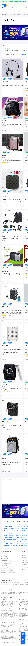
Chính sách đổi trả (4, 565)
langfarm (7, 593)
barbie (19, 592)
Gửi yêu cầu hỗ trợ (4, 558)
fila (16, 593)
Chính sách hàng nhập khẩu (6, 568)
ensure (26, 592)
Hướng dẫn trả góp (5, 567)
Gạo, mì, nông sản (7, 615)
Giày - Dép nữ (22, 619)
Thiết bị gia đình (12, 642)
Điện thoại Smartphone (6, 624)
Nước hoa (6, 637)
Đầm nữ (23, 601)
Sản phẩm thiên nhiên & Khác (8, 634)
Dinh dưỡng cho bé (7, 604)
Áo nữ (20, 601)
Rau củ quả (5, 613)
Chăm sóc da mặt (4, 630)
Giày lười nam (22, 628)
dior (6, 592)
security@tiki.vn (11, 572)
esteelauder (10, 592)
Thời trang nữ (22, 599)
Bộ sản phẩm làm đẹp (8, 638)
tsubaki (19, 593)
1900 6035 (7, 586)
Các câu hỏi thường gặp (6, 556)
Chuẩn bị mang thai (8, 608)
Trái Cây (3, 612)
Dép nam (26, 629)
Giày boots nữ (24, 623)
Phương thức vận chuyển (6, 561)
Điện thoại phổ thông (7, 625)
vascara (2, 592)
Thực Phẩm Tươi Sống (6, 610)
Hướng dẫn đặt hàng (5, 560)
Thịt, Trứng (7, 612)
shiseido (3, 593)
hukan (11, 593)
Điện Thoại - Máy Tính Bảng (8, 622)
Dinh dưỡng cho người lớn (8, 605)
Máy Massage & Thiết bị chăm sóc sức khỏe (9, 633)
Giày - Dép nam (23, 626)
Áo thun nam (21, 609)
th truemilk (15, 592)
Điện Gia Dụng (4, 641)
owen (23, 592)
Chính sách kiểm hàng (5, 563)
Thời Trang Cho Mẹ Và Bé (6, 601)
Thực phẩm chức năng (8, 631)
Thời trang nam (23, 608)
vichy (14, 593)
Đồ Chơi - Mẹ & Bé (5, 599)
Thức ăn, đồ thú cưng (7, 619)
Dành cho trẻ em (7, 617)
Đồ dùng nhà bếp (4, 642)
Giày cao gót (21, 620)
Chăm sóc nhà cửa (9, 620)
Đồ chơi (13, 601)
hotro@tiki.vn (12, 570)
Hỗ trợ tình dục (11, 637)
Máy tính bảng (7, 626)
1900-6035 (7, 553)
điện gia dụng (15, 7)
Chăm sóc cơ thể (7, 632)
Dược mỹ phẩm (12, 638)
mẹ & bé (25, 7)
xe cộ (20, 7)
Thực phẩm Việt (12, 613)
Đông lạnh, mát (10, 614)
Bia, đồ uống (5, 616)
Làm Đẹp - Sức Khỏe (6, 628)
